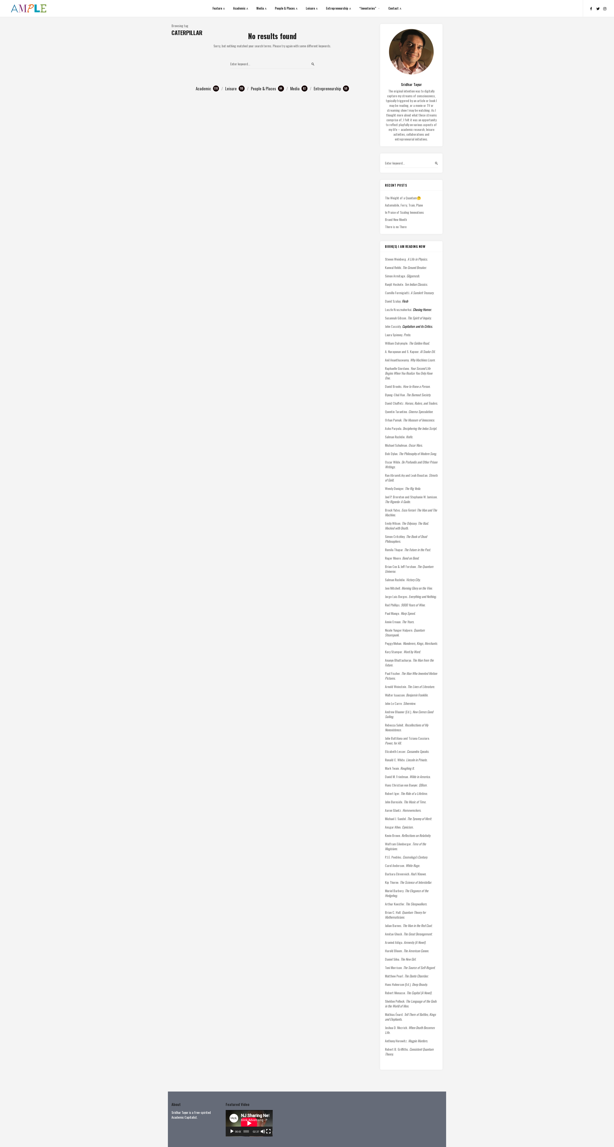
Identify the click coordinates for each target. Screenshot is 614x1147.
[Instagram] (605, 8)
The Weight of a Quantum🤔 (403, 197)
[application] (249, 1123)
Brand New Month (396, 219)
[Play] (232, 1131)
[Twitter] (598, 8)
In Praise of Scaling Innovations (404, 212)
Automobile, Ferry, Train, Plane (404, 205)
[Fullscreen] (268, 1131)
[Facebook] (591, 8)
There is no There (396, 226)
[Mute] (262, 1131)
